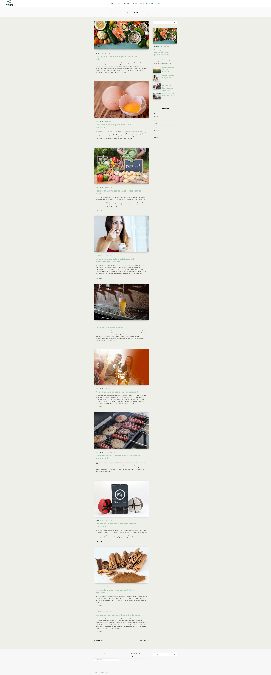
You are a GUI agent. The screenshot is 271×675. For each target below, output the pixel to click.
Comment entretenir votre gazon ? (168, 68)
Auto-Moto (156, 116)
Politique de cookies (135, 656)
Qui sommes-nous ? (135, 653)
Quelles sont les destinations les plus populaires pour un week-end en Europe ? (168, 86)
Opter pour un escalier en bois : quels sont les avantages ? (168, 95)
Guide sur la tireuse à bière (109, 327)
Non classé (156, 130)
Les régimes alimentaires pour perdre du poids (162, 52)
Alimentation (99, 53)
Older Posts (99, 640)
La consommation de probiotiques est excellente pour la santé (169, 77)
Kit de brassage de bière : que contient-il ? (117, 392)
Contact (135, 660)
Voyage (156, 137)
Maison (156, 123)
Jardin (155, 120)
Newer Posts (143, 640)
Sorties (155, 134)
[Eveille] (10, 3)
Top (176, 672)
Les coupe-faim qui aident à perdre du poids (118, 615)
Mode (155, 127)
